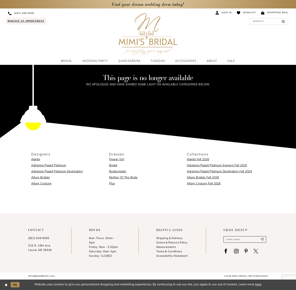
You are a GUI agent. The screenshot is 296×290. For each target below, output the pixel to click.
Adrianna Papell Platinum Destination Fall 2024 (219, 171)
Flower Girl (116, 159)
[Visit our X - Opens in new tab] (256, 251)
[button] (223, 12)
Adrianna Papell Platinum (48, 165)
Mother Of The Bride (123, 177)
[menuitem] (42, 13)
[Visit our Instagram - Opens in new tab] (236, 251)
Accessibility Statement (172, 256)
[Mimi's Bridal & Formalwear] (148, 33)
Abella (35, 159)
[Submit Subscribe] (262, 239)
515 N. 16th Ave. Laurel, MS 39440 (40, 248)
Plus (112, 183)
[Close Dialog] (6, 284)
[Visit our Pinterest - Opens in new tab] (246, 251)
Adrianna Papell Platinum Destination (57, 171)
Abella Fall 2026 (198, 159)
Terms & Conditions (169, 251)
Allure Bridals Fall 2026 (203, 177)
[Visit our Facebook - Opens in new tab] (226, 251)
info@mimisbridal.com (41, 276)
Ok (15, 285)
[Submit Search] (283, 21)
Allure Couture (41, 183)
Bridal (113, 165)
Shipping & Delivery (169, 238)
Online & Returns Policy (171, 242)
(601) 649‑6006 (38, 238)
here (258, 284)
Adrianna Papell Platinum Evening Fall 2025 (217, 165)
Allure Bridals (40, 177)
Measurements (166, 247)
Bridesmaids (117, 171)
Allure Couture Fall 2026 (203, 183)
